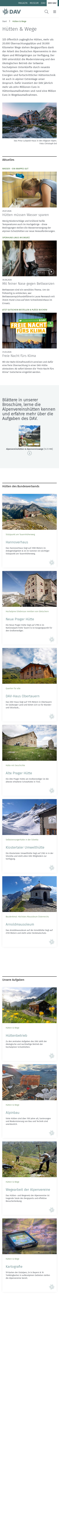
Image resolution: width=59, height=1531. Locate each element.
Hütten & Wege (19, 21)
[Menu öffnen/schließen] (54, 11)
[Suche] (47, 12)
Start (4, 21)
